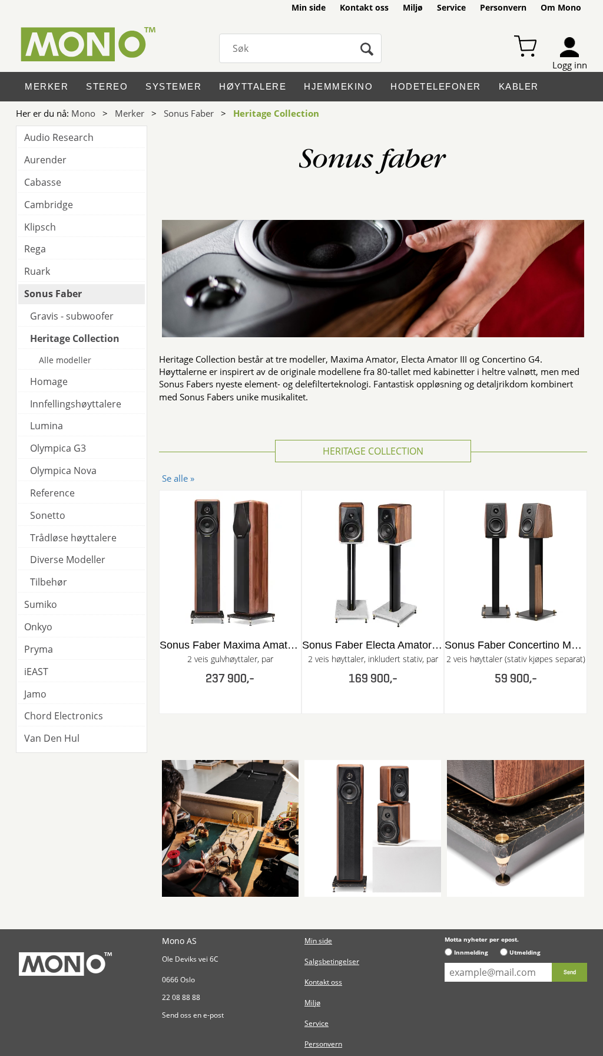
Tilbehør (48, 581)
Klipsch (40, 227)
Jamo (35, 693)
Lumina (46, 425)
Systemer (173, 86)
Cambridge (48, 204)
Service (451, 7)
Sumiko (40, 604)
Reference (52, 492)
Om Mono (561, 7)
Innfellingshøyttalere (75, 403)
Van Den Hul (51, 738)
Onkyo (38, 626)
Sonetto (47, 515)
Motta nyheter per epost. (482, 939)
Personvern (503, 7)
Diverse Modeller (67, 559)
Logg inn (569, 65)
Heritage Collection (276, 113)
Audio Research (59, 137)
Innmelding (471, 952)
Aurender (45, 159)
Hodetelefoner (435, 86)
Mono (83, 113)
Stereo (107, 86)
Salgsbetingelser (331, 961)
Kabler (519, 86)
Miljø (413, 7)
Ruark (37, 271)
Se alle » (178, 478)
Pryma (38, 649)
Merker (46, 86)
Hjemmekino (338, 86)
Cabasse (42, 182)
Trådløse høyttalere (73, 537)
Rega (35, 248)
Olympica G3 (58, 448)
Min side (308, 7)
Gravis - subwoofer (72, 316)
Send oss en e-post (193, 1015)
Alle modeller (65, 360)
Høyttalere (252, 86)
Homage (49, 381)
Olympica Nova (63, 470)
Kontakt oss (364, 7)
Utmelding (525, 952)
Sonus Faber (189, 113)
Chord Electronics (63, 715)
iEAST (36, 671)
